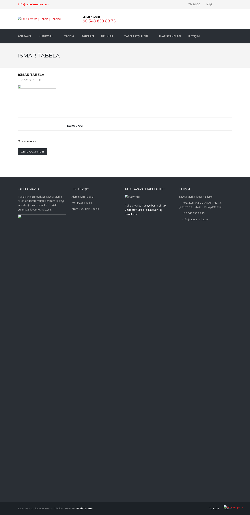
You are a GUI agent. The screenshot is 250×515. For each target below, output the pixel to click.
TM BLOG (194, 4)
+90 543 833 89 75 (98, 21)
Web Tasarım (85, 508)
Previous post (74, 125)
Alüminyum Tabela (83, 196)
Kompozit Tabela (82, 202)
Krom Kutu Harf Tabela (85, 209)
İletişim (210, 4)
